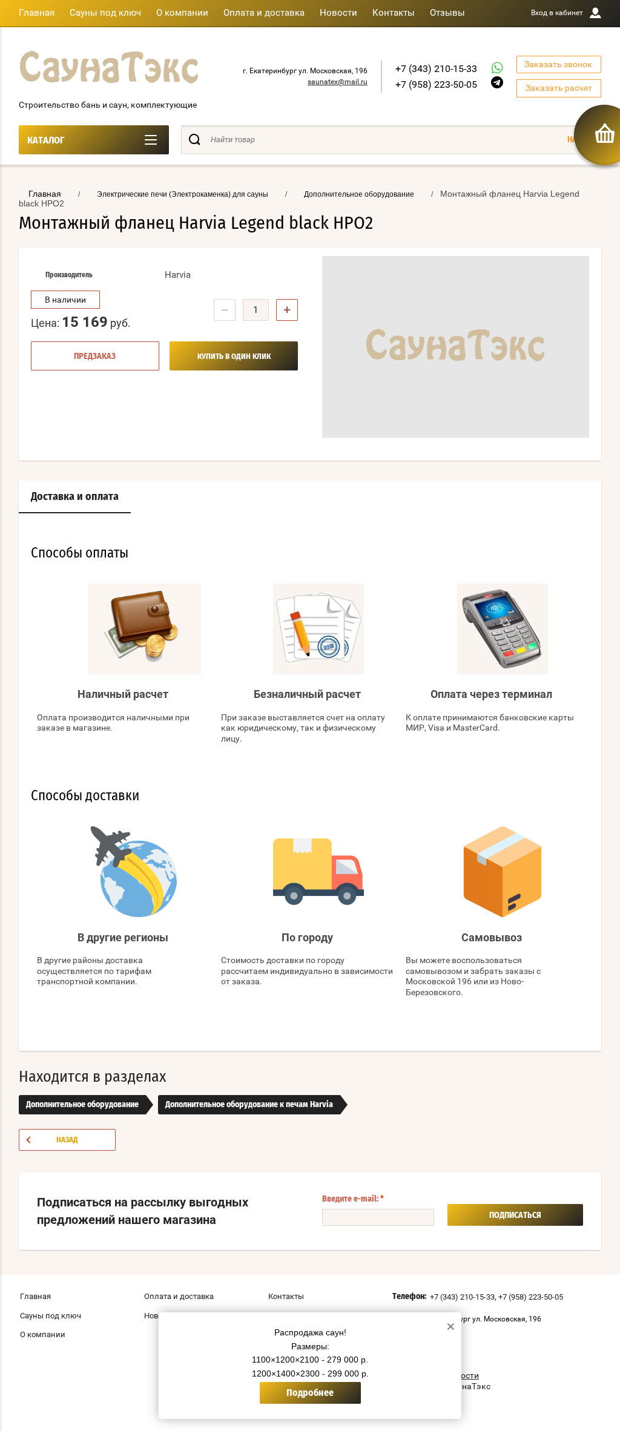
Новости (338, 12)
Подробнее (310, 1393)
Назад (67, 1140)
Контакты (393, 12)
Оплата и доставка (264, 12)
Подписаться (515, 1215)
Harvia (178, 274)
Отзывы (447, 12)
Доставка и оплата (75, 497)
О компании (182, 12)
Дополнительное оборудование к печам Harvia (249, 1104)
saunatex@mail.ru (338, 81)
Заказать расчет (559, 88)
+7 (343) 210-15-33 (436, 68)
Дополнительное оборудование (82, 1104)
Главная (36, 12)
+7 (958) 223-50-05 (436, 84)
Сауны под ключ (105, 12)
